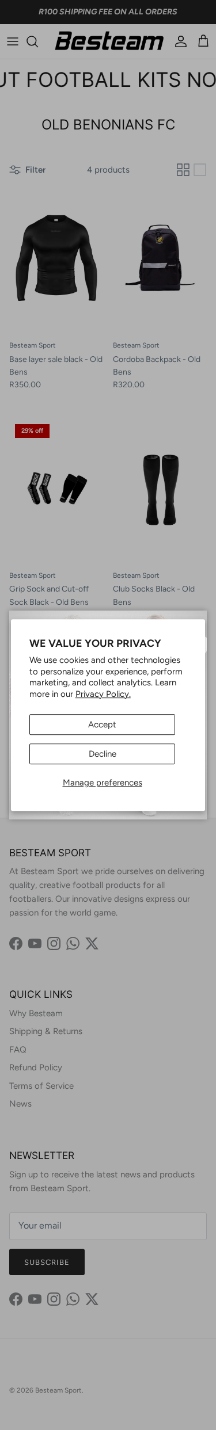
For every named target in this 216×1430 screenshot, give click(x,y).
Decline (102, 754)
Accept (102, 724)
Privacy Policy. (103, 694)
